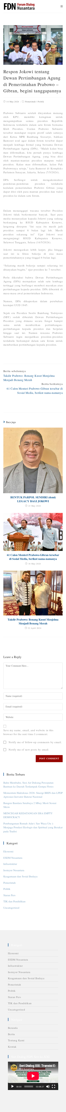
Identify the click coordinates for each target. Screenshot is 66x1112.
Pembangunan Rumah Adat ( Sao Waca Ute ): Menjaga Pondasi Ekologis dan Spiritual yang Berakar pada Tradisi (33, 827)
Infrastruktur (10, 864)
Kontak (12, 1046)
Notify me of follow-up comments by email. (35, 742)
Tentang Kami (16, 1040)
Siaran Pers (9, 895)
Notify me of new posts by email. (29, 749)
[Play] (12, 1086)
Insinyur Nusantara (13, 870)
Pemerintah (30, 101)
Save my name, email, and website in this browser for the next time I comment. (28, 732)
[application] (33, 1076)
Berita (11, 1034)
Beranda (13, 1028)
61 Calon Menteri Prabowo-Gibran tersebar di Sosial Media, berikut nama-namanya (33, 557)
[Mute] (48, 1086)
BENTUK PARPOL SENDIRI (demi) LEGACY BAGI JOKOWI (33, 499)
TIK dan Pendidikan (14, 901)
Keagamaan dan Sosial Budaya (20, 876)
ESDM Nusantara (12, 857)
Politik (41, 101)
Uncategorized (11, 907)
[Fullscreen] (53, 1086)
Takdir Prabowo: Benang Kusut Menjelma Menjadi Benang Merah (33, 621)
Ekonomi (8, 851)
